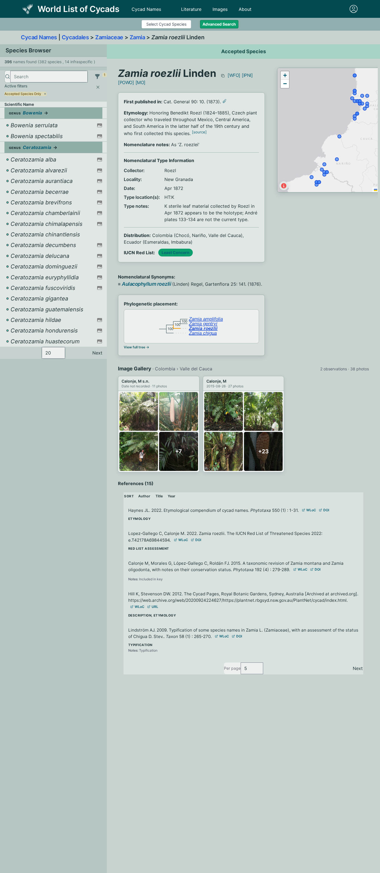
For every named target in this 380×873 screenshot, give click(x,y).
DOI (326, 510)
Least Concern (175, 252)
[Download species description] (224, 101)
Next (97, 353)
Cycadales (75, 37)
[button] (285, 75)
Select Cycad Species (166, 24)
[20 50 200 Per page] (53, 353)
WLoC (311, 510)
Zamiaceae (109, 37)
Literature (191, 9)
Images (220, 9)
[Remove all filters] (97, 87)
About (245, 9)
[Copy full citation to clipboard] (222, 75)
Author (144, 496)
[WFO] (234, 75)
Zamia (137, 37)
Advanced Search (219, 24)
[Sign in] (353, 8)
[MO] (140, 82)
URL (155, 607)
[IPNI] (247, 75)
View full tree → (136, 347)
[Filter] (97, 77)
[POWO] (126, 82)
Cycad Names (146, 9)
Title (159, 496)
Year (171, 496)
